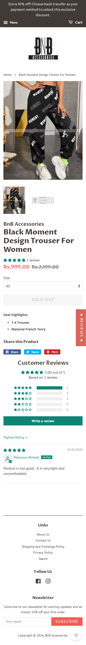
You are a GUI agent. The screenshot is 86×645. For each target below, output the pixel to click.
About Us (43, 534)
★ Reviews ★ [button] (81, 327)
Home (7, 75)
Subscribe (67, 621)
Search (43, 559)
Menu (13, 23)
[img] (14, 450)
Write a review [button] (43, 421)
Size (6, 277)
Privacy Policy (43, 552)
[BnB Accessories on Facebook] (38, 582)
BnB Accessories (56, 635)
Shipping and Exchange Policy (43, 546)
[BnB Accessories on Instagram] (47, 582)
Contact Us (43, 540)
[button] (14, 260)
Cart (79, 23)
